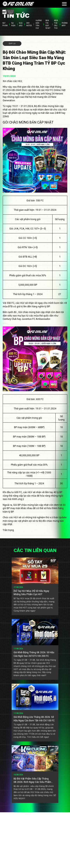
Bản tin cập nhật (48, 24)
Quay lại (12, 43)
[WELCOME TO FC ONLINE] (18, 4)
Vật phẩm (5, 24)
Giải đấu (21, 24)
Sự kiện (13, 24)
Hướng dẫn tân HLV (39, 24)
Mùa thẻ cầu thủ (56, 24)
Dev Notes (29, 24)
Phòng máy (65, 24)
